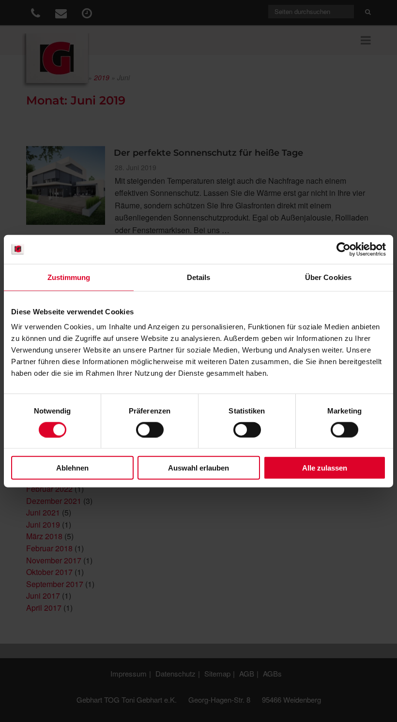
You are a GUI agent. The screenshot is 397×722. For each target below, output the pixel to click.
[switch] (150, 429)
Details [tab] (199, 277)
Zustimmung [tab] (69, 277)
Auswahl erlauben (198, 468)
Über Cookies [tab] (328, 277)
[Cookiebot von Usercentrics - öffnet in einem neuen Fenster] (343, 249)
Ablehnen (72, 468)
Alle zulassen (324, 468)
